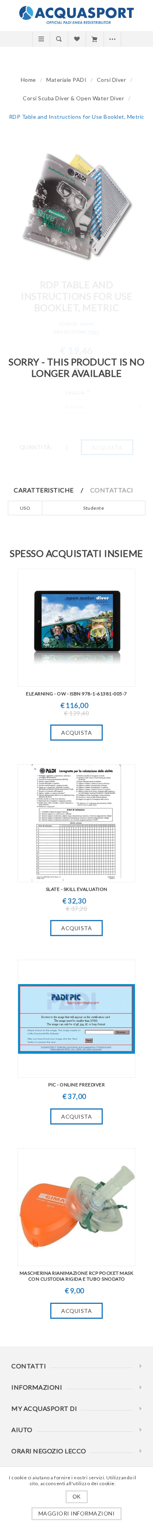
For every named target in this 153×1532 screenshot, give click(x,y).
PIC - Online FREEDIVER (76, 1085)
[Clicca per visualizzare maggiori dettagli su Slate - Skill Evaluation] (76, 823)
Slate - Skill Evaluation (76, 889)
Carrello (94, 39)
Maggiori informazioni (76, 1513)
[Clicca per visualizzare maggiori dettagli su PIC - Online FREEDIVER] (76, 1018)
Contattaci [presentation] (111, 490)
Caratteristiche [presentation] (44, 490)
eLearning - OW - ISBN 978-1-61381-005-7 (76, 694)
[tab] (51, 490)
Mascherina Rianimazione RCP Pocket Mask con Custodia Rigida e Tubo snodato (77, 1276)
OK (77, 1496)
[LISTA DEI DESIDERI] (77, 39)
